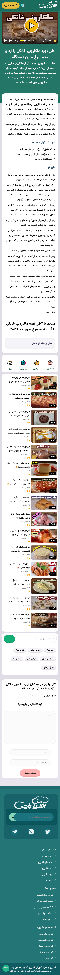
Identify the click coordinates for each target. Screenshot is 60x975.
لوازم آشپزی (47, 874)
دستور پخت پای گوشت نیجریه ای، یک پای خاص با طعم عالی (19, 500)
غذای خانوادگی (46, 934)
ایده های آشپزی (45, 862)
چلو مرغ (50, 650)
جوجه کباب (35, 650)
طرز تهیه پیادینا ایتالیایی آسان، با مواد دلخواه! (20, 616)
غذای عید (48, 958)
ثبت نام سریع (10, 5)
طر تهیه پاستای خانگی (41, 343)
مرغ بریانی (31, 659)
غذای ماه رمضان (45, 946)
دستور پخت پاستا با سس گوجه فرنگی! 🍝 (19, 565)
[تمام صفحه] (44, 40)
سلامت (49, 880)
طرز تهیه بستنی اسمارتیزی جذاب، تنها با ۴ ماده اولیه (19, 599)
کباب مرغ (20, 650)
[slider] (30, 37)
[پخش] (5, 40)
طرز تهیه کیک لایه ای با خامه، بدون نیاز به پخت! (20, 549)
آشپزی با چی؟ (48, 5)
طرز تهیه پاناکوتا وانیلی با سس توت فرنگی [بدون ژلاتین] (20, 533)
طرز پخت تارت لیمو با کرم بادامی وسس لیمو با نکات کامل (19, 431)
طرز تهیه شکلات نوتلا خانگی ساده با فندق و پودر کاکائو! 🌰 (18, 449)
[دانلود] (49, 40)
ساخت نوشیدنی (45, 913)
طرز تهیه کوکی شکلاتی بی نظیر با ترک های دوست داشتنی (19, 414)
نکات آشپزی (47, 868)
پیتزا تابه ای (49, 667)
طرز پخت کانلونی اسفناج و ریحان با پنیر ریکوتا (19, 396)
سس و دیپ (47, 919)
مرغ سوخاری (48, 659)
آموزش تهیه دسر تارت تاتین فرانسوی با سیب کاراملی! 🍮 (18, 482)
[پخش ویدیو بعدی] (10, 40)
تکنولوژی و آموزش (32, 971)
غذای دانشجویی (45, 940)
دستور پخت (47, 856)
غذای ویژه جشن (45, 952)
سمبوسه (17, 659)
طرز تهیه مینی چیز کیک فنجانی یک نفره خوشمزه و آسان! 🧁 (19, 380)
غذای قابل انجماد (45, 895)
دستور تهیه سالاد (45, 901)
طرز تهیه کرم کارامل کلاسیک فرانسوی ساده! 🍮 (18, 465)
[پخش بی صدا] (16, 40)
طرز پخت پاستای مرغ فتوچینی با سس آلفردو (21, 582)
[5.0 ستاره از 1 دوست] (55, 40)
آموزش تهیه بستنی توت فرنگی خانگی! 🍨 (20, 516)
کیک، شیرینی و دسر (43, 907)
